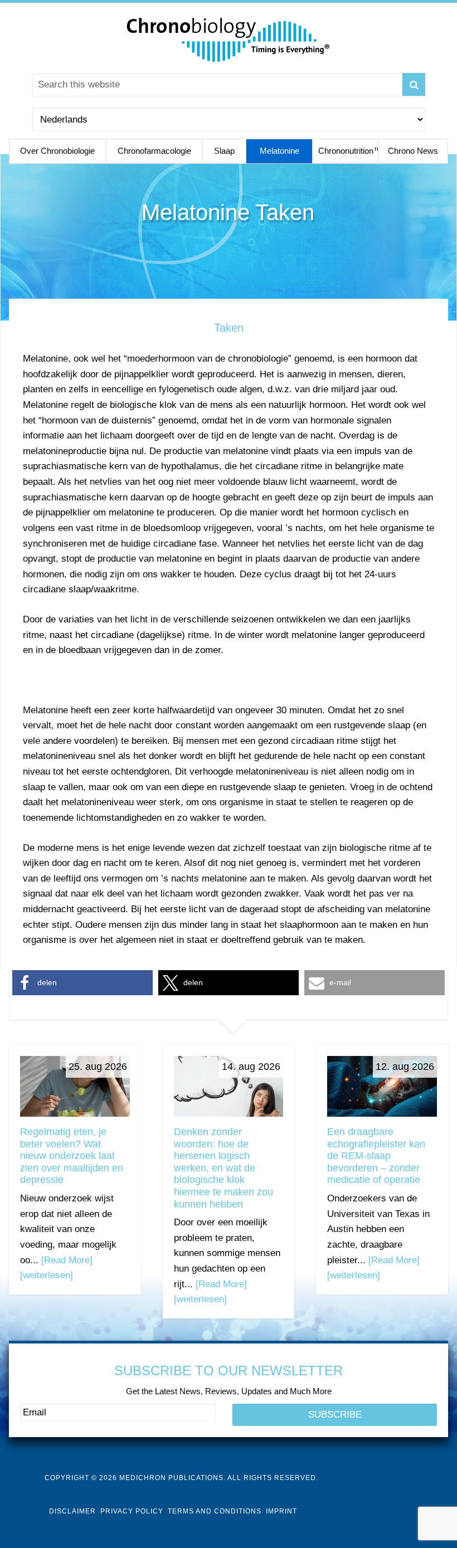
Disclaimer (72, 1511)
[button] (82, 982)
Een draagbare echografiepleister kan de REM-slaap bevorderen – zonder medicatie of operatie (376, 1155)
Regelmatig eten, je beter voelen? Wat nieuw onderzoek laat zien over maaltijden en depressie (71, 1155)
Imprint (281, 1511)
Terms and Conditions (214, 1511)
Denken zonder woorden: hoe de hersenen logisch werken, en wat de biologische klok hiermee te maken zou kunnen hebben (223, 1168)
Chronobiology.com (228, 39)
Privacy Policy (131, 1511)
